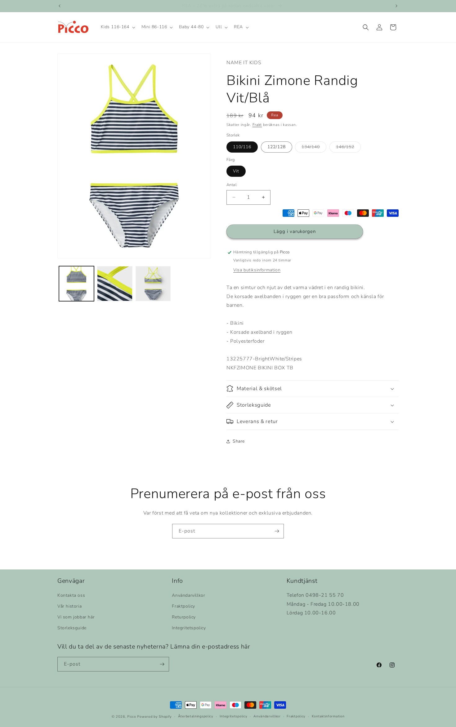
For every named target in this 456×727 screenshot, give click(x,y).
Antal (231, 185)
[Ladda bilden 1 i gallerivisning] (76, 283)
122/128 (276, 147)
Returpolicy (184, 617)
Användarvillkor (188, 595)
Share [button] (239, 441)
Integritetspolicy (189, 628)
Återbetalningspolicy (195, 716)
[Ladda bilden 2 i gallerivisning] (114, 283)
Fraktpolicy (183, 606)
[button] (117, 27)
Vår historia (69, 606)
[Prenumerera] (277, 531)
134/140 (314, 148)
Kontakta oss (71, 595)
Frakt (257, 124)
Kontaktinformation (328, 716)
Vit (236, 171)
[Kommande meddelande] (396, 6)
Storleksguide (72, 628)
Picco (131, 716)
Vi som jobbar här (76, 617)
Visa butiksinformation (256, 270)
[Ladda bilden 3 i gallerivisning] (153, 283)
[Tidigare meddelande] (59, 6)
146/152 (348, 148)
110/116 (242, 147)
